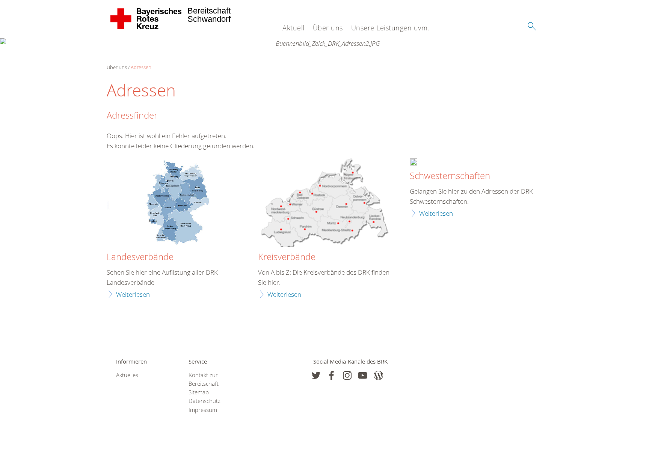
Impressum (203, 409)
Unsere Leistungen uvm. (390, 27)
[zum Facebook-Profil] (316, 375)
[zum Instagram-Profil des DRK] (347, 375)
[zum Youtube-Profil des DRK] (362, 375)
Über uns (328, 27)
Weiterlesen (133, 294)
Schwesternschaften (450, 176)
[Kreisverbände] (324, 203)
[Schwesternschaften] (413, 163)
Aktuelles (127, 375)
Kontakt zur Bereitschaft (204, 379)
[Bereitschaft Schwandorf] (146, 19)
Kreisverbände (286, 257)
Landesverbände (140, 257)
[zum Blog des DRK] (378, 375)
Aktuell (293, 27)
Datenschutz (204, 400)
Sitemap (199, 392)
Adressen (141, 67)
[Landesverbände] (173, 203)
